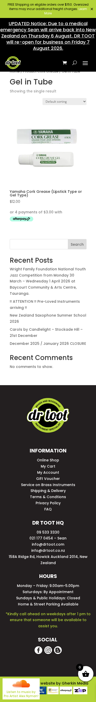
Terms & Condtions (48, 496)
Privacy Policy (48, 503)
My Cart (48, 466)
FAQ (48, 509)
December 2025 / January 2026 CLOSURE (48, 343)
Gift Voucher (48, 478)
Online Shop (48, 460)
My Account (48, 472)
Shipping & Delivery (48, 490)
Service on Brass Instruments (48, 484)
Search (77, 244)
